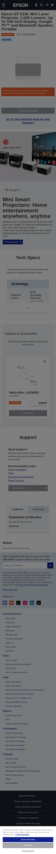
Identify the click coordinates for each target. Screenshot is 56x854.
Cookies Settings (28, 851)
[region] (28, 840)
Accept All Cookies (28, 839)
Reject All (27, 845)
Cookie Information (22, 834)
